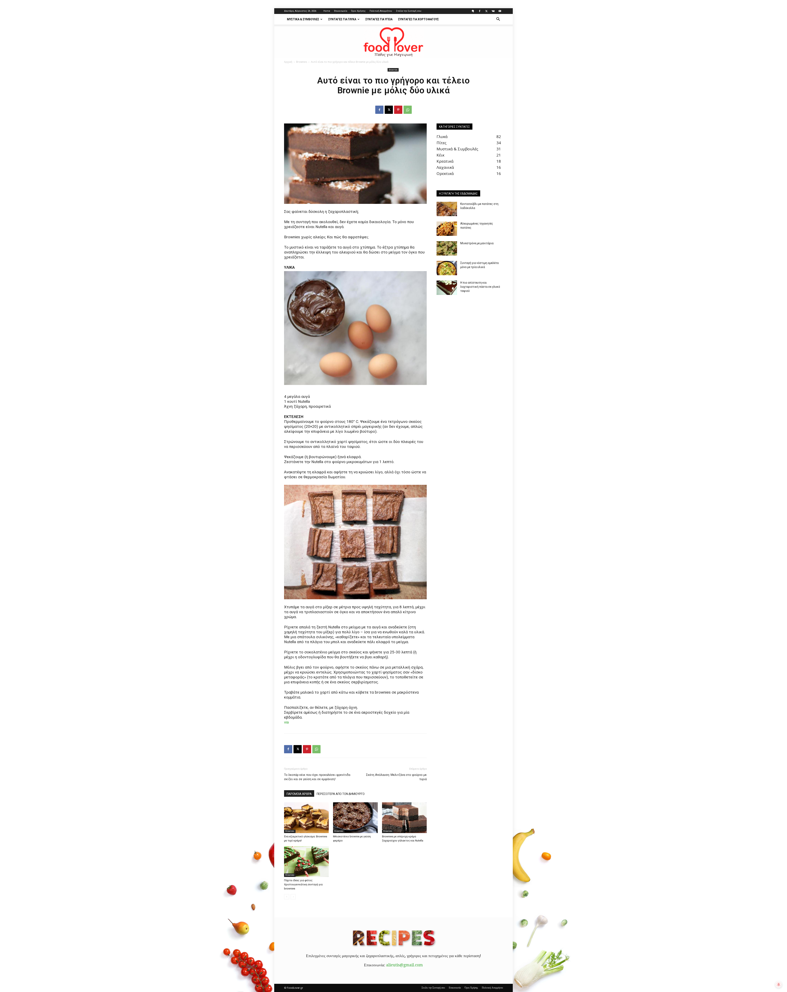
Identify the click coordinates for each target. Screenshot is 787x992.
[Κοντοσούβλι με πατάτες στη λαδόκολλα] (447, 209)
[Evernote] (473, 11)
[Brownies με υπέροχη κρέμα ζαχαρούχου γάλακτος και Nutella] (404, 817)
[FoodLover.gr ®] (393, 41)
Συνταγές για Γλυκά (342, 19)
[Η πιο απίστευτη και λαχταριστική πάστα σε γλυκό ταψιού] (447, 288)
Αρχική (288, 62)
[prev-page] (286, 896)
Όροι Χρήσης (358, 11)
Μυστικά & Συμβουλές (303, 19)
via (286, 722)
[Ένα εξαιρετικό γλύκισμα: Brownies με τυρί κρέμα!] (306, 817)
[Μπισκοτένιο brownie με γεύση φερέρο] (355, 817)
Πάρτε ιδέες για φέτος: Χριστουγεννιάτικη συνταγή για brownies (303, 884)
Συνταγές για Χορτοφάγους (418, 19)
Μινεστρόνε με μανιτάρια (477, 243)
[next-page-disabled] (293, 896)
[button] (498, 19)
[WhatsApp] (408, 110)
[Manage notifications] (778, 984)
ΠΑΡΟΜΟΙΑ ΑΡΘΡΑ (299, 794)
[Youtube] (500, 11)
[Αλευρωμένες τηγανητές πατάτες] (447, 228)
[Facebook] (480, 11)
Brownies (301, 62)
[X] (486, 11)
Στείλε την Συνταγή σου (408, 11)
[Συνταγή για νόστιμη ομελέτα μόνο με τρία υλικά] (447, 268)
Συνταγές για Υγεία (378, 19)
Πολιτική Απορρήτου (381, 11)
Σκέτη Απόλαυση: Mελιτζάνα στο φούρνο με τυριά (396, 777)
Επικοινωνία (340, 11)
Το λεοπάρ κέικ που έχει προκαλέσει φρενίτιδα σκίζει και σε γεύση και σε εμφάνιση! (317, 777)
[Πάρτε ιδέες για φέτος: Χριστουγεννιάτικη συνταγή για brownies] (306, 861)
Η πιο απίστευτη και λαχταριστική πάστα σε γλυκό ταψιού (480, 286)
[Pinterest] (398, 110)
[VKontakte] (493, 11)
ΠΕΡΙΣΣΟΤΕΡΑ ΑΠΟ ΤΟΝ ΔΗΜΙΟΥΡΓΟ (341, 794)
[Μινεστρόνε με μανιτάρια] (447, 248)
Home (326, 11)
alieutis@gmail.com (404, 965)
